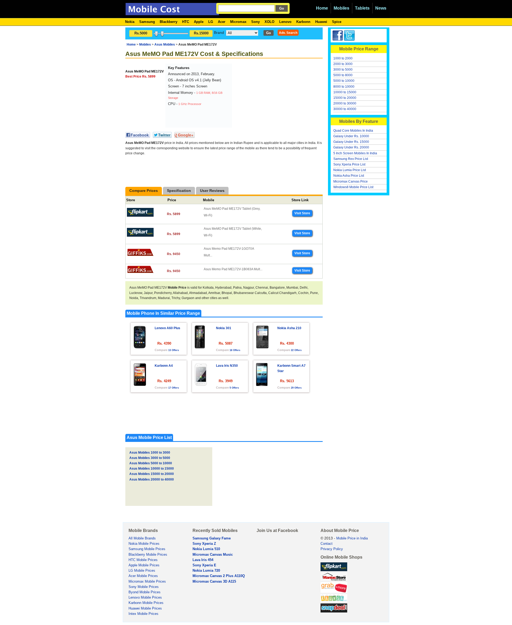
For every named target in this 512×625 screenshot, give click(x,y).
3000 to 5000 (343, 69)
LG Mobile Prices (142, 570)
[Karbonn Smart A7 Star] (261, 384)
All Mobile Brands (142, 538)
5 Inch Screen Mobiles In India (355, 153)
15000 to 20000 (344, 98)
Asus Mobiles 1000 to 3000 (149, 452)
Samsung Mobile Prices (147, 549)
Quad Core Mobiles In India (353, 130)
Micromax (238, 22)
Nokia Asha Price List (348, 176)
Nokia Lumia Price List (349, 170)
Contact (327, 544)
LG (210, 22)
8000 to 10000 (343, 86)
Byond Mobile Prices (145, 592)
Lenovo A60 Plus (167, 328)
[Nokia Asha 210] (262, 347)
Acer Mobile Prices (143, 576)
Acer (221, 22)
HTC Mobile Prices (143, 560)
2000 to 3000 (343, 64)
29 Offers (296, 387)
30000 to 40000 (344, 109)
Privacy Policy (332, 549)
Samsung (147, 22)
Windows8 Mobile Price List (353, 187)
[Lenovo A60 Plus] (139, 347)
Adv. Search (288, 32)
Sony (255, 22)
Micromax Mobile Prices (147, 581)
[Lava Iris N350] (201, 384)
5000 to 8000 (343, 75)
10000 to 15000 (344, 92)
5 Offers (234, 387)
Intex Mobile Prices (143, 614)
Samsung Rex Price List (350, 159)
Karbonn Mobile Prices (146, 603)
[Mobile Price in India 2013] (172, 13)
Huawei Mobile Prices (145, 608)
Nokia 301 (223, 328)
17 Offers (173, 387)
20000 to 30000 (344, 103)
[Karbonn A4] (139, 384)
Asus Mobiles (164, 44)
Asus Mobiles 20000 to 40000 (151, 479)
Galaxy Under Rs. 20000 (351, 147)
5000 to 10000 (343, 81)
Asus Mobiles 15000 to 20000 (151, 474)
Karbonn (303, 22)
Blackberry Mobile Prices (148, 555)
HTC (185, 22)
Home (322, 8)
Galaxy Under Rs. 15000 (351, 142)
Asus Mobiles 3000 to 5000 (149, 458)
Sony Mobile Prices (144, 587)
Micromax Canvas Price (350, 181)
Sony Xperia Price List (349, 164)
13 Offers (173, 350)
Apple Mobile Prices (144, 565)
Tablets (362, 8)
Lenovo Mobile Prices (145, 597)
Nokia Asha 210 (289, 328)
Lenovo (285, 22)
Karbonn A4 (164, 366)
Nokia (129, 22)
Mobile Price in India (352, 538)
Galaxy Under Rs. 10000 (351, 136)
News (380, 8)
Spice (336, 22)
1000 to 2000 (343, 58)
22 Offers (296, 350)
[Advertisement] (273, 97)
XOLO (269, 22)
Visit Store (302, 213)
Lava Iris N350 (227, 366)
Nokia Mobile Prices (144, 544)
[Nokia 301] (200, 347)
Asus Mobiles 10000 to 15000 (151, 468)
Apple (198, 22)
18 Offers (235, 350)
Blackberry (168, 22)
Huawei (321, 22)
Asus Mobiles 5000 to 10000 (150, 463)
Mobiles (341, 8)
